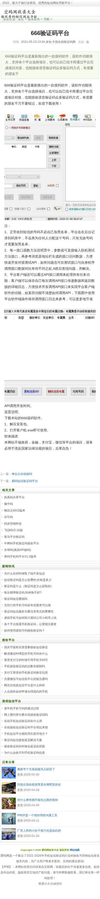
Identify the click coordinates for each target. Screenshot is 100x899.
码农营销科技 (13, 523)
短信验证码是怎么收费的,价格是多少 (27, 580)
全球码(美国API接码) (17, 550)
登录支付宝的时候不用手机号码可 (26, 660)
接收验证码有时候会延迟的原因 (24, 746)
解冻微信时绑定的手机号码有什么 (26, 653)
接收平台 (8, 640)
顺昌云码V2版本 (14, 510)
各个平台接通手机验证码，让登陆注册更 (30, 624)
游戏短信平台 (11, 701)
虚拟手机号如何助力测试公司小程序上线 (30, 618)
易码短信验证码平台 (25, 481)
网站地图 (75, 850)
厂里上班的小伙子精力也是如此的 (39, 830)
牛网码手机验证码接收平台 (21, 543)
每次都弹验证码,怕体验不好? (23, 592)
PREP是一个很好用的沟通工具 (37, 815)
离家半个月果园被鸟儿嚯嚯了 (36, 769)
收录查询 (34, 19)
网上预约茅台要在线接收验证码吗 (26, 714)
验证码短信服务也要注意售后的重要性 (29, 611)
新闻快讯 (8, 566)
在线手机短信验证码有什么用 (23, 721)
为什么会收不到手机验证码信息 (24, 752)
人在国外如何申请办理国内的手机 (26, 691)
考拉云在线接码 (22, 474)
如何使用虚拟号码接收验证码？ (24, 630)
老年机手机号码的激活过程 (21, 708)
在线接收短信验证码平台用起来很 (26, 727)
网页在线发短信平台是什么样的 (24, 685)
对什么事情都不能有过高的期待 (37, 800)
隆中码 (8, 504)
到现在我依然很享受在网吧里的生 (39, 784)
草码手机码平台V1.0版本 (20, 556)
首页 (21, 19)
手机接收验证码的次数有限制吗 (24, 666)
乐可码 (8, 517)
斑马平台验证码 (14, 536)
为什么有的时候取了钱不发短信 (24, 573)
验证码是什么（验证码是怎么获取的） (29, 586)
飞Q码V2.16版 (13, 530)
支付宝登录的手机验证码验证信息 (26, 672)
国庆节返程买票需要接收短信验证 (26, 647)
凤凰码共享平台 (14, 497)
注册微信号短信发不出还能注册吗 (26, 679)
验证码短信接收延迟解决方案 (23, 740)
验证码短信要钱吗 (15, 599)
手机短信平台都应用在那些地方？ (26, 733)
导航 (47, 19)
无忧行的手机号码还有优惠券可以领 (27, 605)
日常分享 (8, 762)
